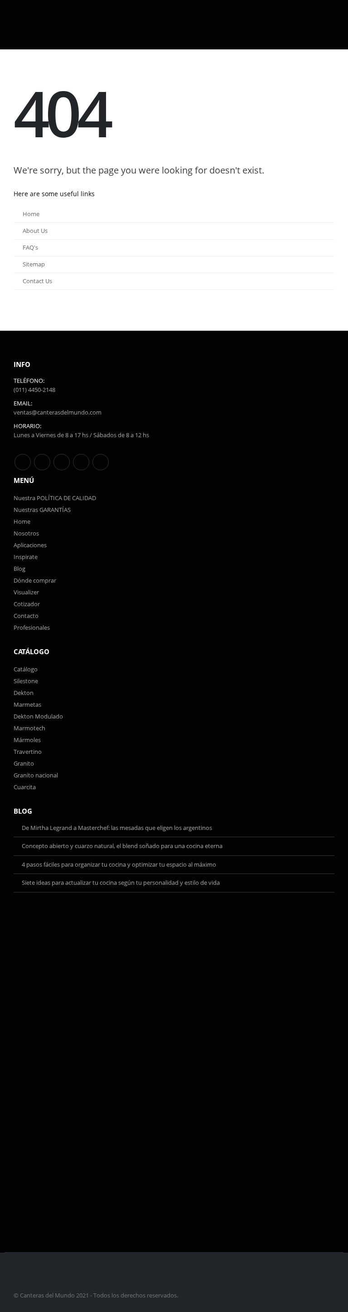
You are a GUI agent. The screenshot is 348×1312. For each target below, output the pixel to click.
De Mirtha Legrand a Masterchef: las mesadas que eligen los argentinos (117, 828)
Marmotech (29, 728)
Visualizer (26, 592)
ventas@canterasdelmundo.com (58, 412)
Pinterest (42, 462)
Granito (24, 763)
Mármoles (27, 740)
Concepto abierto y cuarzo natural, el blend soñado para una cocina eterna (122, 846)
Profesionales (32, 627)
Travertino (28, 752)
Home (31, 214)
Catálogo (26, 669)
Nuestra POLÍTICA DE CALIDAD (55, 498)
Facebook (22, 462)
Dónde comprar (35, 580)
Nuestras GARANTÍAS (42, 510)
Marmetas (27, 704)
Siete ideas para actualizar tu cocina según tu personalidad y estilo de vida (121, 882)
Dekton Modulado (38, 716)
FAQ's (30, 247)
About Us (35, 231)
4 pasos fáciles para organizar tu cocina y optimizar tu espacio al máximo (119, 864)
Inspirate (26, 557)
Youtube (61, 462)
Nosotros (26, 533)
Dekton (24, 693)
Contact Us (37, 281)
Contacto (26, 616)
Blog (19, 568)
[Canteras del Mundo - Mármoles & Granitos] (48, 25)
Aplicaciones (30, 545)
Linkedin (100, 462)
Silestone (26, 681)
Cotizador (27, 604)
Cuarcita (25, 787)
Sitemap (34, 264)
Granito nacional (36, 775)
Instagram (81, 462)
